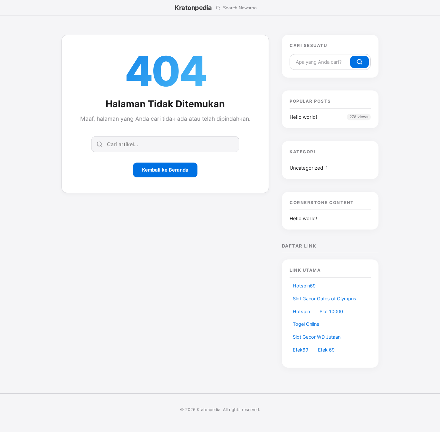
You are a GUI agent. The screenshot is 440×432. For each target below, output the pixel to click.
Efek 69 (326, 350)
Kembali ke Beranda (165, 170)
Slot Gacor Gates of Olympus (324, 299)
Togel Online (306, 324)
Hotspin (301, 312)
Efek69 (300, 350)
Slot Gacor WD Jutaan (316, 337)
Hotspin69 (304, 286)
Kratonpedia (193, 8)
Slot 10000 (331, 312)
